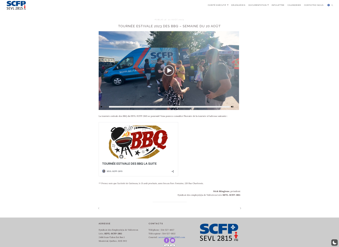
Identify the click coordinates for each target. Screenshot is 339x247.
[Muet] (232, 107)
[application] (169, 70)
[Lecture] (101, 107)
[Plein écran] (236, 105)
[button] (169, 70)
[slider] (169, 107)
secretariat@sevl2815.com (172, 237)
